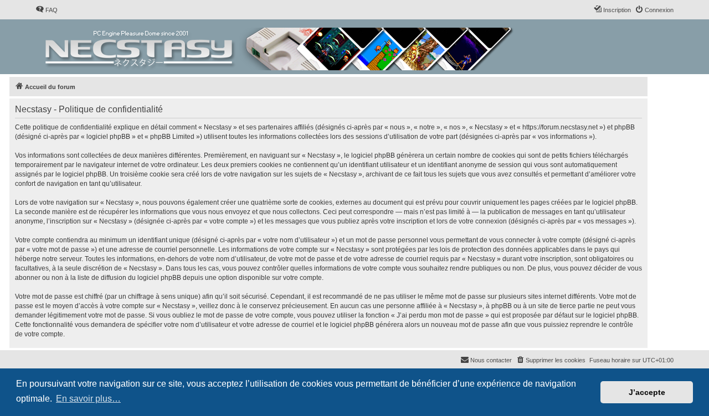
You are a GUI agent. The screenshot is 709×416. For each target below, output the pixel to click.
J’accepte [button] (647, 392)
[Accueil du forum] (280, 46)
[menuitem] (46, 10)
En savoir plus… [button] (88, 398)
